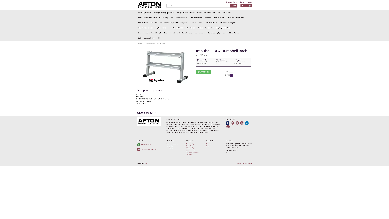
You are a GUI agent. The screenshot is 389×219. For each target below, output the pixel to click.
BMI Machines (143, 23)
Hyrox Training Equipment (216, 33)
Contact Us (169, 146)
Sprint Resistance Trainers (146, 38)
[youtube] (242, 123)
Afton (146, 163)
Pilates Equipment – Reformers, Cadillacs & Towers (207, 18)
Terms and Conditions (192, 152)
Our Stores (169, 148)
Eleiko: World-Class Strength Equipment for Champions (169, 23)
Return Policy (190, 146)
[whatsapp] (228, 127)
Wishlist (208, 144)
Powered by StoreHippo (244, 163)
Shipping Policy (190, 150)
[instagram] (232, 123)
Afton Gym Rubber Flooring (236, 18)
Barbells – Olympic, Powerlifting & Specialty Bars (214, 28)
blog (159, 38)
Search (234, 6)
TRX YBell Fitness (211, 23)
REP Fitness (227, 13)
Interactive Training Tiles (228, 23)
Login (250, 2)
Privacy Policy (190, 148)
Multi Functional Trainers (179, 18)
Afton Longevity (200, 33)
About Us (189, 154)
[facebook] (227, 123)
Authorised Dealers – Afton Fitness (183, 28)
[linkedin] (247, 123)
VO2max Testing (233, 33)
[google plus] (237, 123)
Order (207, 146)
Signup (242, 2)
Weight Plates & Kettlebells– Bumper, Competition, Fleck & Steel (198, 13)
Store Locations (231, 2)
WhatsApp (204, 72)
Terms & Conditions (172, 144)
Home (140, 43)
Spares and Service (196, 23)
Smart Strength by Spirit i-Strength (149, 33)
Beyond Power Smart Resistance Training (178, 33)
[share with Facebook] (231, 75)
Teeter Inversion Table (145, 28)
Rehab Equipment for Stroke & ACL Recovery (153, 18)
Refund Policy (190, 144)
